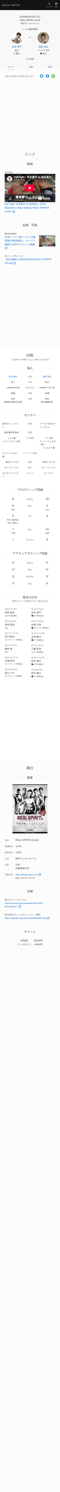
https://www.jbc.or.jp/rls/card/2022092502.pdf (26, 918)
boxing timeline (11, 5)
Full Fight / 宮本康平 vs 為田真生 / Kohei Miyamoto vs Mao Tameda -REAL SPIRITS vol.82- (27, 207)
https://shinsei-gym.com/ (26, 874)
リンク (11, 66)
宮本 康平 (13, 376)
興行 (50, 66)
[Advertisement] (30, 112)
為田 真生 (47, 376)
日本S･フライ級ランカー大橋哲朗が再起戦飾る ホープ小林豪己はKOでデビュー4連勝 (20, 240)
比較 (31, 66)
